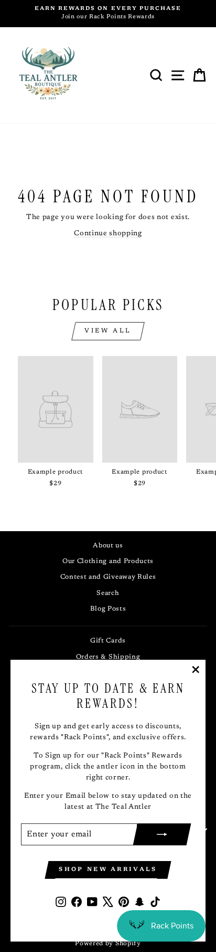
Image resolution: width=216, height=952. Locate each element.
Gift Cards (108, 641)
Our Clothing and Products (108, 561)
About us (108, 546)
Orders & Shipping (108, 657)
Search (107, 593)
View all (108, 331)
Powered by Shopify (108, 943)
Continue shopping (108, 233)
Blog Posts (108, 609)
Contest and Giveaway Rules (108, 577)
